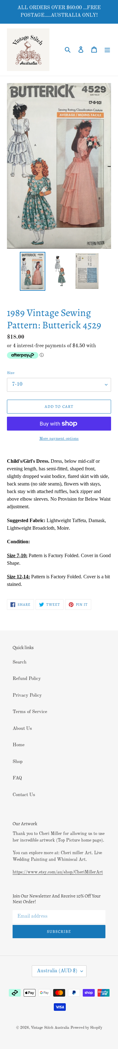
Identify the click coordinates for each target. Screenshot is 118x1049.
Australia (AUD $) (57, 971)
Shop (18, 762)
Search (19, 662)
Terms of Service (30, 712)
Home (19, 745)
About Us (22, 728)
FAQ (17, 778)
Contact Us (24, 795)
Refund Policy (27, 678)
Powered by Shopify (86, 1028)
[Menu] (107, 50)
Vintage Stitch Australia (50, 1028)
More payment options (59, 439)
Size (10, 373)
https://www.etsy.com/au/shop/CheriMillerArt (58, 872)
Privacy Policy (27, 695)
